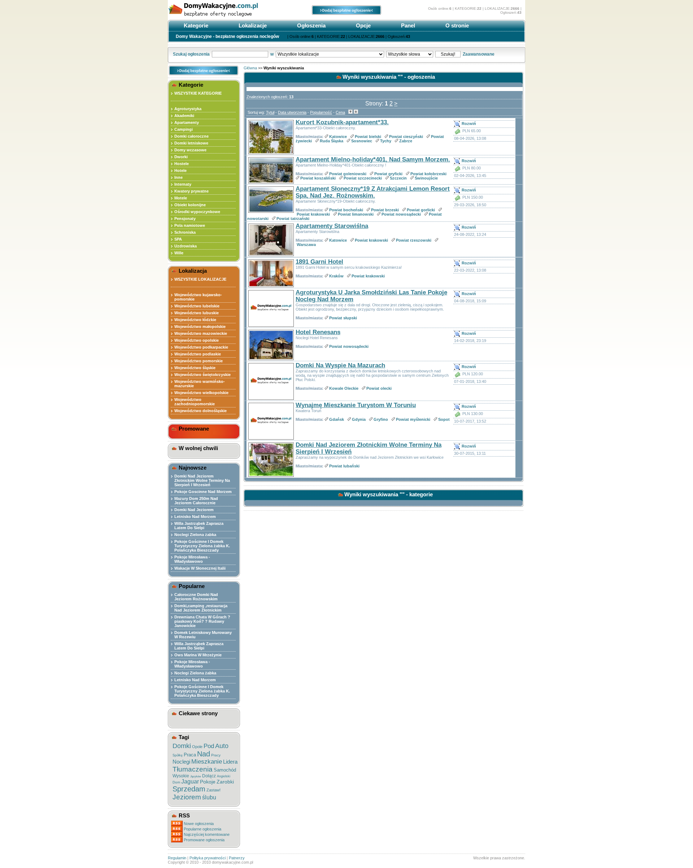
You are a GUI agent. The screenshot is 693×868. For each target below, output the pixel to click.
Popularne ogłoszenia (202, 829)
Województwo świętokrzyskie (202, 374)
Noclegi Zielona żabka (195, 534)
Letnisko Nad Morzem (195, 516)
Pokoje (207, 782)
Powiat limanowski (356, 214)
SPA (178, 239)
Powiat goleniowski (347, 174)
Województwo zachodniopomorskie (194, 401)
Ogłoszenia (311, 25)
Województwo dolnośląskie (200, 411)
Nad (203, 754)
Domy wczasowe (190, 150)
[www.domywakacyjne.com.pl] (222, 17)
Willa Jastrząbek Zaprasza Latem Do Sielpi (198, 525)
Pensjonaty (185, 218)
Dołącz (209, 775)
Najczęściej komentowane (207, 834)
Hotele (180, 170)
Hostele (181, 163)
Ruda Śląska (331, 141)
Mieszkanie (206, 761)
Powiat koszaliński (318, 178)
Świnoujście (426, 178)
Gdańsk (336, 419)
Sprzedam (189, 789)
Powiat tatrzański (292, 218)
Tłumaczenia (193, 769)
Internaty (182, 184)
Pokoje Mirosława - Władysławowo (192, 559)
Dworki (181, 157)
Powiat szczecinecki (363, 178)
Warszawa (306, 244)
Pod (209, 746)
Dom (176, 782)
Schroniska (185, 232)
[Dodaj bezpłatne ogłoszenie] (346, 13)
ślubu (209, 797)
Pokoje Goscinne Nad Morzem (203, 491)
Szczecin (398, 178)
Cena (340, 112)
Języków (195, 776)
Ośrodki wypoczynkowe (197, 212)
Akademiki (184, 115)
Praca (190, 754)
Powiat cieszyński (406, 136)
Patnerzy (237, 858)
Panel (407, 25)
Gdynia (359, 419)
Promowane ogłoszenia (204, 840)
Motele (180, 198)
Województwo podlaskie (197, 354)
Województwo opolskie (196, 340)
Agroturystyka (187, 109)
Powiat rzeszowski (413, 240)
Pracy (216, 755)
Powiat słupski (343, 318)
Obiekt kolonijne (190, 205)
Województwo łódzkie (195, 320)
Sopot (444, 419)
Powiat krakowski (313, 214)
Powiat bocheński (346, 210)
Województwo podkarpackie (201, 347)
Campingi (183, 129)
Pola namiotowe (189, 225)
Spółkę (178, 755)
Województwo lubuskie (196, 313)
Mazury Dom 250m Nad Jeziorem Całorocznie (196, 500)
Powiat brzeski (385, 210)
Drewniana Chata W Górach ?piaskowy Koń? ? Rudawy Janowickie (202, 621)
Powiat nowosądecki (401, 214)
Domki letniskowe (191, 143)
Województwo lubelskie (196, 306)
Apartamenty (186, 122)
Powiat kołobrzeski (428, 174)
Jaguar (190, 781)
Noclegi (181, 762)
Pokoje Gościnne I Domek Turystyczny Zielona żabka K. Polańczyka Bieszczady (202, 545)
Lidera (230, 762)
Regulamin (177, 858)
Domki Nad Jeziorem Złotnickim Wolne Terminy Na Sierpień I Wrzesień (202, 480)
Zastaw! (213, 790)
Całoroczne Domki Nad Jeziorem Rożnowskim (196, 596)
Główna (250, 68)
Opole (197, 746)
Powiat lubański (344, 466)
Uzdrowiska (185, 246)
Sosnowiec (361, 141)
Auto (221, 746)
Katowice (338, 136)
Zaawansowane (478, 54)
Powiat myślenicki (413, 419)
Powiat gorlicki (421, 210)
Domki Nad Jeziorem (194, 510)
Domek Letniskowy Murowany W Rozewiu (203, 634)
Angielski (223, 776)
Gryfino (381, 419)
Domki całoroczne (191, 136)
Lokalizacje (252, 25)
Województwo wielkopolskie (201, 392)
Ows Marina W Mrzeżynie (198, 655)
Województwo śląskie (194, 368)
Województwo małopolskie (200, 326)
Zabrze (405, 141)
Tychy (385, 141)
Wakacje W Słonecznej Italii (200, 568)
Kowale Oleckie (343, 388)
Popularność (321, 112)
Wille (178, 253)
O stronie (456, 25)
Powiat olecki (379, 388)
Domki (182, 746)
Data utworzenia (292, 112)
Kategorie (195, 25)
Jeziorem (187, 797)
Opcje (362, 25)
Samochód (225, 770)
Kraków (336, 276)
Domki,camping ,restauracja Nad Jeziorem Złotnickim (200, 608)
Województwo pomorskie (198, 361)
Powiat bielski (368, 136)
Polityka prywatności (207, 858)
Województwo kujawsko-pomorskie (198, 297)
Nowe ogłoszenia (199, 823)
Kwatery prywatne (191, 191)
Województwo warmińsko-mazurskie (199, 383)
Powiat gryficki (388, 174)
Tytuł (270, 112)
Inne (178, 177)
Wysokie (181, 775)
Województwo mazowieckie (200, 333)
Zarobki (225, 782)
